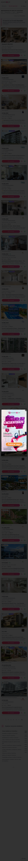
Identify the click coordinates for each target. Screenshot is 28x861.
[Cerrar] (26, 410)
